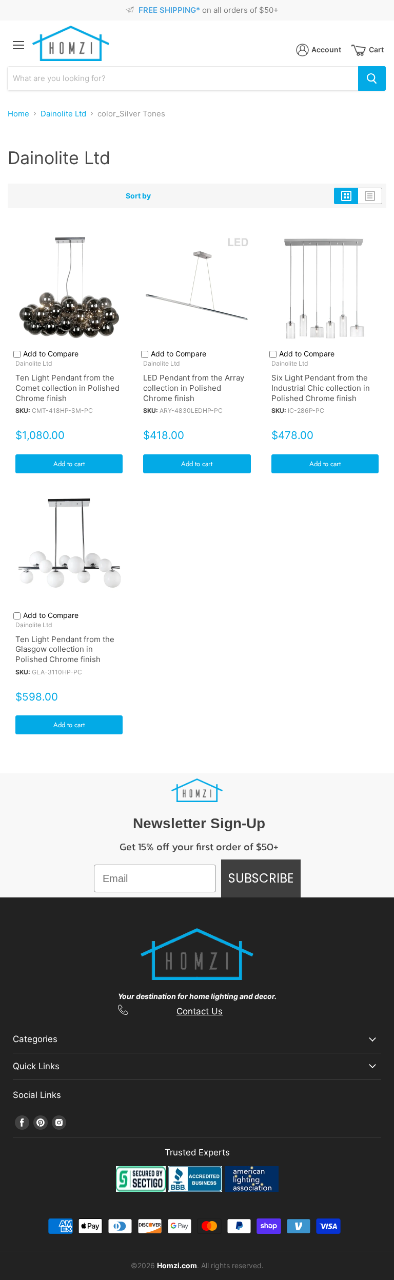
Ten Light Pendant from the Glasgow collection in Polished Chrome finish (64, 649)
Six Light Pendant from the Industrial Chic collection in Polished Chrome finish (320, 388)
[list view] (370, 196)
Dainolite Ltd (63, 113)
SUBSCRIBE (260, 878)
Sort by (138, 196)
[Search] (372, 78)
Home (18, 113)
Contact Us (199, 1011)
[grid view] (346, 196)
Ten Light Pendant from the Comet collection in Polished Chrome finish (67, 388)
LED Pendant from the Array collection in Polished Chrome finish (193, 388)
